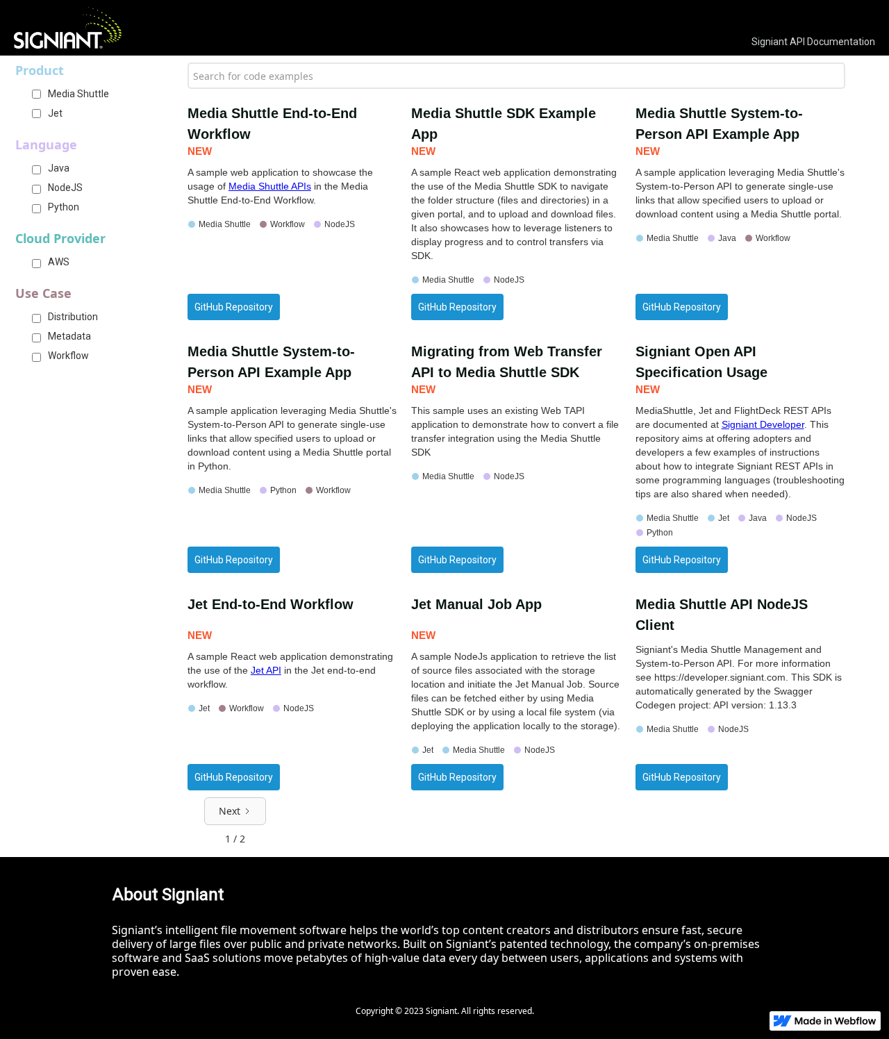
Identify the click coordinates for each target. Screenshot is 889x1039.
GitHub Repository (233, 307)
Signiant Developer (763, 424)
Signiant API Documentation (813, 41)
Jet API (266, 670)
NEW (200, 151)
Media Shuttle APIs (270, 186)
